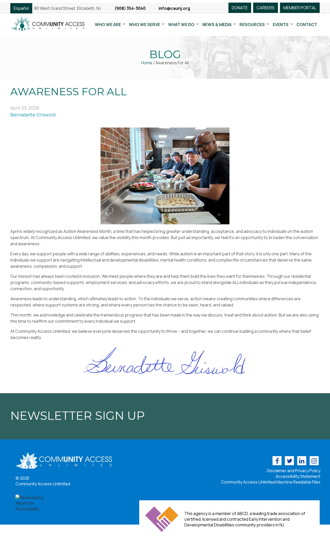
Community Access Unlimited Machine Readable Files (270, 482)
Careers (266, 8)
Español (21, 8)
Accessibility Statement (298, 476)
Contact (306, 24)
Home (146, 63)
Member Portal (299, 8)
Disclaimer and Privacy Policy (293, 470)
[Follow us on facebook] (277, 460)
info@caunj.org (174, 8)
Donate (240, 8)
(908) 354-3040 (130, 8)
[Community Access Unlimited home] (47, 23)
